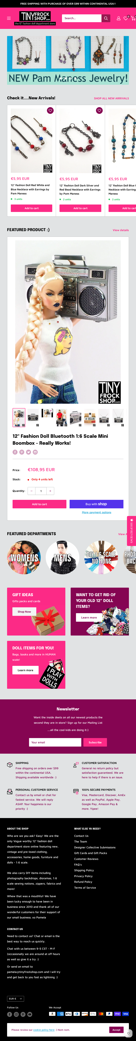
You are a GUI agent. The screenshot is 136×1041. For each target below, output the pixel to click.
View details (121, 230)
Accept (116, 1029)
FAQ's (78, 864)
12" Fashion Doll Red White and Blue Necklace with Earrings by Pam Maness (30, 189)
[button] (50, 110)
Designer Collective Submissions (94, 847)
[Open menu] (9, 18)
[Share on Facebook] (15, 452)
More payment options (96, 512)
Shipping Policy (84, 870)
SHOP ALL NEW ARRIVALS (112, 98)
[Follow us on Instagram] (16, 1014)
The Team (80, 841)
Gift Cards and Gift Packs (90, 853)
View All (124, 534)
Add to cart (32, 208)
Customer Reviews (86, 858)
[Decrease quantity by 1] (31, 491)
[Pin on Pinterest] (21, 452)
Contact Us (81, 835)
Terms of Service (85, 887)
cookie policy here (44, 1029)
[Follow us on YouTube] (29, 1014)
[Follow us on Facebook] (9, 1014)
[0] (126, 18)
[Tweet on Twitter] (28, 452)
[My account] (118, 18)
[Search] (105, 18)
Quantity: (19, 490)
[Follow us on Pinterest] (23, 1014)
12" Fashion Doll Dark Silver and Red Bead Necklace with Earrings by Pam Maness (80, 189)
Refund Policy (83, 881)
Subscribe (95, 742)
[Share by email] (35, 452)
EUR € (12, 998)
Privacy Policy (83, 876)
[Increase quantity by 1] (50, 491)
